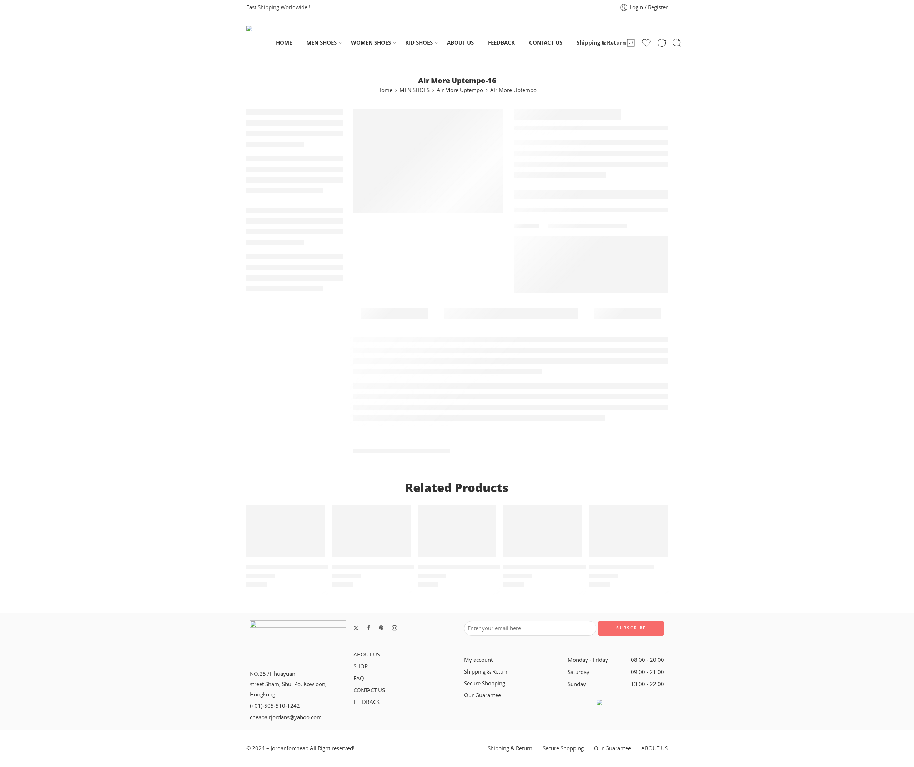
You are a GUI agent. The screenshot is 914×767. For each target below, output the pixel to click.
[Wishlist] (314, 514)
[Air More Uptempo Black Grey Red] (542, 531)
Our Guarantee (482, 695)
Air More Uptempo (460, 90)
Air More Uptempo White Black (293, 567)
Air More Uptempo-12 (621, 567)
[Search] (677, 43)
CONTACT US (545, 42)
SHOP (360, 666)
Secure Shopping (484, 683)
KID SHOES (419, 42)
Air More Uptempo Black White (464, 567)
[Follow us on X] (355, 627)
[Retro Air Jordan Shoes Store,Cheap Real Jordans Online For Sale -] (261, 43)
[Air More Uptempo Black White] (457, 531)
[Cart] (631, 43)
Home (384, 90)
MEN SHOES (321, 42)
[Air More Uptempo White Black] (285, 531)
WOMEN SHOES (371, 42)
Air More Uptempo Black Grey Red (554, 567)
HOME (284, 42)
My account (478, 659)
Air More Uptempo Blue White (377, 567)
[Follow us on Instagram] (394, 628)
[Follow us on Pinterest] (381, 628)
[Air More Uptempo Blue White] (371, 531)
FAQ (358, 678)
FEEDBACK (501, 42)
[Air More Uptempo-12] (628, 531)
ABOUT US (460, 42)
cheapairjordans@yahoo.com (286, 717)
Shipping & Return (601, 42)
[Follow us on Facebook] (368, 628)
